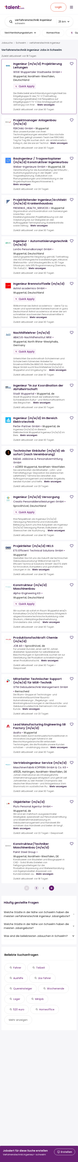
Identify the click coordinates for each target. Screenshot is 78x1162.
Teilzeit (40, 967)
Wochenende (55, 988)
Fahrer (17, 967)
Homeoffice (46, 1009)
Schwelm (21, 43)
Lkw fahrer (44, 978)
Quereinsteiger (22, 988)
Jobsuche (7, 43)
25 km (62, 21)
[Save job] (71, 63)
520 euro (18, 1009)
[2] (51, 888)
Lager (16, 999)
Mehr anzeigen (46, 104)
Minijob (39, 999)
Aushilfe (18, 978)
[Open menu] (71, 7)
